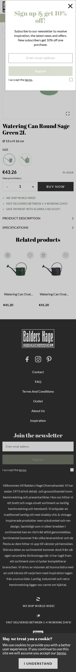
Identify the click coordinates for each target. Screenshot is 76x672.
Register (40, 71)
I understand (38, 663)
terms (61, 653)
